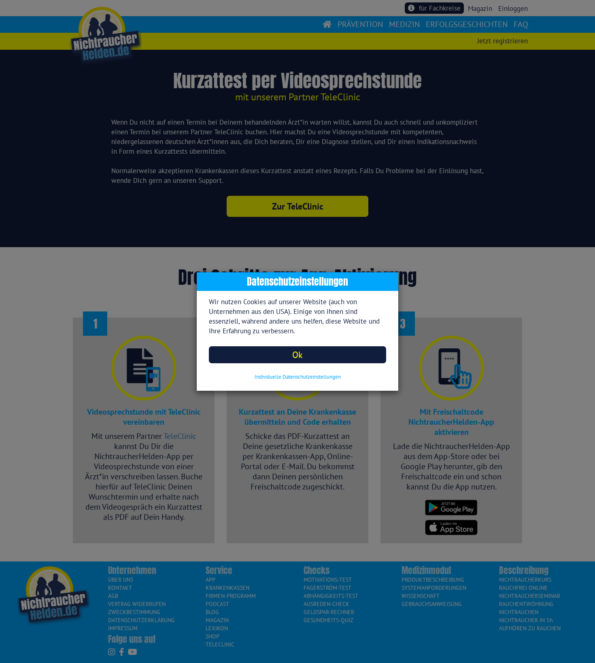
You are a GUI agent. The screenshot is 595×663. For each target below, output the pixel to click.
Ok (297, 354)
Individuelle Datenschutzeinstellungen (298, 376)
